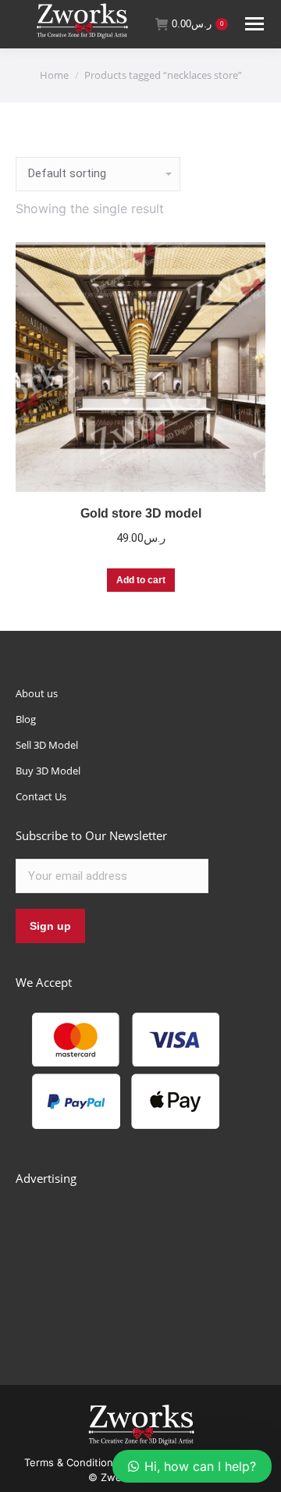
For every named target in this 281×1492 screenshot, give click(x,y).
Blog (26, 719)
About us (37, 693)
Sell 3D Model (47, 745)
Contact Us (41, 796)
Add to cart (140, 580)
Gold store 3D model (140, 513)
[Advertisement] (133, 1268)
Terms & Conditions (71, 1462)
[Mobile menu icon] (254, 23)
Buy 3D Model (48, 771)
